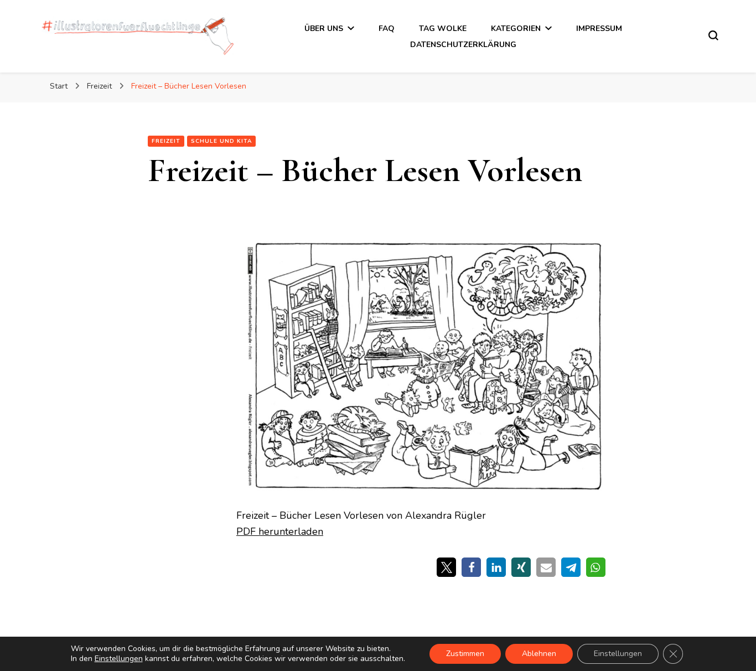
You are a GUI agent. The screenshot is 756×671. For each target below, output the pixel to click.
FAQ (387, 28)
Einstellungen (119, 659)
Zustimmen (465, 653)
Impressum (599, 28)
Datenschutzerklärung (463, 44)
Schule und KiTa (221, 141)
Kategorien (516, 28)
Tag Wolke (443, 28)
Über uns (323, 28)
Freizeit (166, 141)
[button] (446, 567)
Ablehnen (539, 653)
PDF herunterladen (279, 531)
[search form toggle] (713, 35)
